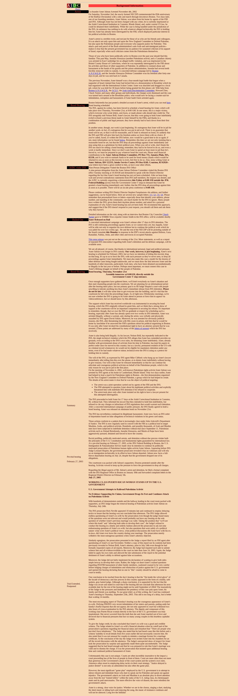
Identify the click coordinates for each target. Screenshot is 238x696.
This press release (96, 239)
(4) (162, 195)
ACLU (115, 90)
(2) (154, 195)
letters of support (142, 328)
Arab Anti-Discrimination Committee (138, 90)
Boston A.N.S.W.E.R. (98, 90)
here (169, 102)
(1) (151, 195)
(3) (158, 195)
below (122, 140)
